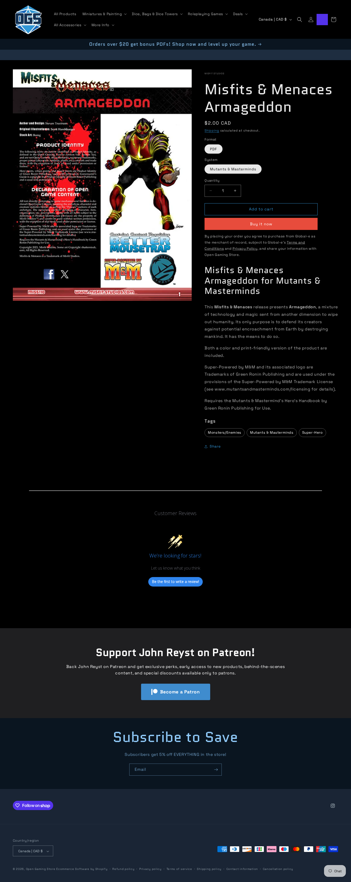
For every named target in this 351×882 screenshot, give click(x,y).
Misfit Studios (214, 73)
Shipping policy (209, 869)
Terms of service (179, 869)
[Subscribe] (215, 770)
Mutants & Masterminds (233, 169)
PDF (213, 149)
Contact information (242, 869)
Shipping (212, 130)
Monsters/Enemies (224, 432)
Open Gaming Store (41, 869)
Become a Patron (180, 692)
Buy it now (261, 223)
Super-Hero (312, 432)
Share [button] (215, 446)
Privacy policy (150, 869)
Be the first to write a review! (175, 581)
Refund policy (123, 869)
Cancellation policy (278, 869)
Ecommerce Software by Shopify (81, 869)
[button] (104, 13)
